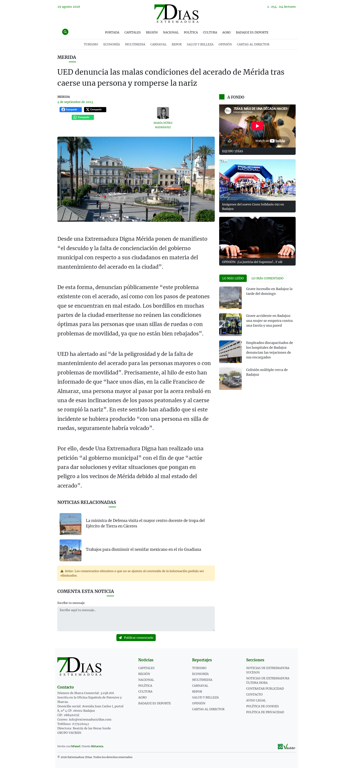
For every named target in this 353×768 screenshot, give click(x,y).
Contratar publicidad (265, 688)
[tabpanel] (257, 340)
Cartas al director (253, 44)
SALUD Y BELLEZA (200, 44)
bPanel (75, 746)
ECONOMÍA (111, 44)
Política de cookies (262, 706)
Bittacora (97, 746)
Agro (226, 32)
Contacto (254, 694)
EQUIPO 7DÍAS (232, 151)
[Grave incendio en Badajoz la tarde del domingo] (230, 298)
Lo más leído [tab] (233, 278)
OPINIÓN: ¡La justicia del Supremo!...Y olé (252, 262)
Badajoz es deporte (252, 32)
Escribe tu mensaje (71, 603)
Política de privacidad (265, 712)
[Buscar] (65, 32)
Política (191, 32)
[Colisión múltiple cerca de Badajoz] (230, 378)
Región (152, 32)
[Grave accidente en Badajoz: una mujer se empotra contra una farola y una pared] (230, 324)
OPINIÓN (225, 44)
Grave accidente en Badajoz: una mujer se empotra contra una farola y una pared (269, 321)
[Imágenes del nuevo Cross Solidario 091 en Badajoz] (257, 180)
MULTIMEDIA (135, 44)
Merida (66, 57)
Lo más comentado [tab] (268, 278)
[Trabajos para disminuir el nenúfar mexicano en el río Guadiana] (70, 550)
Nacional (171, 32)
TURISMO (91, 44)
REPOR (177, 44)
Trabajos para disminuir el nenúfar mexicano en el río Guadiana (143, 549)
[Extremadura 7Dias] (176, 13)
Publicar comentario (138, 637)
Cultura (210, 32)
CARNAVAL (158, 44)
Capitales (132, 32)
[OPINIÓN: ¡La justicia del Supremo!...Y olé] (257, 237)
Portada (112, 32)
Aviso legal (256, 700)
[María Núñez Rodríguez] (163, 113)
